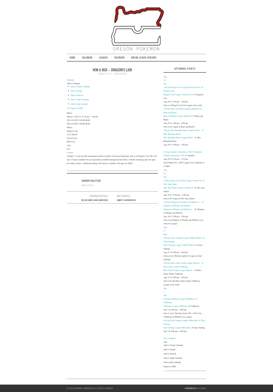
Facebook (119, 57)
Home (72, 57)
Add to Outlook (76, 95)
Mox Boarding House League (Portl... (179, 137)
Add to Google (76, 90)
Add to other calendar (79, 104)
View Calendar (169, 338)
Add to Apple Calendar (79, 99)
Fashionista (190, 388)
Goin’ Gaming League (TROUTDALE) (179, 245)
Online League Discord (143, 57)
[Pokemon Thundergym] (136, 28)
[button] (73, 83)
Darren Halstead (120, 73)
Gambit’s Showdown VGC (126, 200)
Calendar (87, 57)
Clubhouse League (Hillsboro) (176, 306)
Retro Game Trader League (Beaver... (179, 270)
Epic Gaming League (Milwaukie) (177, 327)
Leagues (103, 57)
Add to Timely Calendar (80, 86)
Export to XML (76, 108)
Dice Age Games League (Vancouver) (94, 200)
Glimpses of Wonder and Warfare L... (179, 209)
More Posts (88, 185)
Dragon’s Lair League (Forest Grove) (179, 94)
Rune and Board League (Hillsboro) (178, 116)
